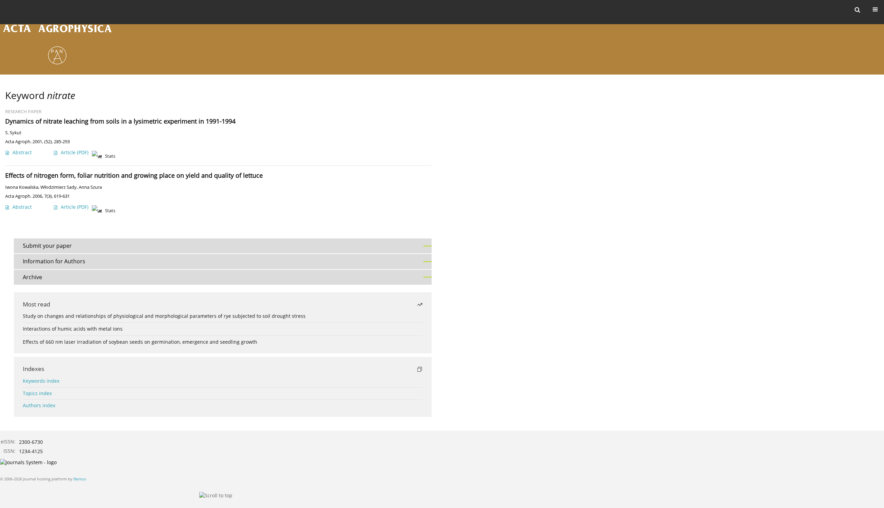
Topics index (37, 393)
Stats (110, 156)
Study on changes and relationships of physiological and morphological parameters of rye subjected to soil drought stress (164, 316)
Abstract (22, 152)
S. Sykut (13, 133)
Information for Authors (54, 261)
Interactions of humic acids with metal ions (73, 328)
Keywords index (41, 381)
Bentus (80, 478)
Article (74, 152)
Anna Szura (90, 187)
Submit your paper (47, 246)
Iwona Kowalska (21, 187)
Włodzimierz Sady (58, 187)
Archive (32, 277)
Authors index (39, 405)
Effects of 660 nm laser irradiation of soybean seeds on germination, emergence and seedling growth (140, 342)
